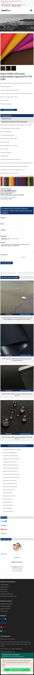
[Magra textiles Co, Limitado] (6, 12)
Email (3, 664)
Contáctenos (4, 611)
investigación (8, 110)
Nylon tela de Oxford (28, 24)
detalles (9, 314)
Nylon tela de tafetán (9, 486)
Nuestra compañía (5, 606)
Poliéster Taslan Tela (8, 480)
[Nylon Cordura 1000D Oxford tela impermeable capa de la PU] (17, 432)
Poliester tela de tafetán (9, 474)
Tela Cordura (6, 511)
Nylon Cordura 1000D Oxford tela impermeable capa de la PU (17, 437)
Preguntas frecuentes (6, 604)
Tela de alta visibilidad (9, 452)
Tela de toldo (6, 493)
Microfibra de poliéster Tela (10, 449)
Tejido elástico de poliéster (10, 458)
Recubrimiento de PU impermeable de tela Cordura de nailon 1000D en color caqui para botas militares (17, 318)
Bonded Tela (6, 499)
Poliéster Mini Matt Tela (9, 465)
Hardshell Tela (7, 505)
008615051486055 (7, 4)
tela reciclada (6, 508)
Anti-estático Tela (8, 496)
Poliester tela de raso (9, 471)
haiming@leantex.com (19, 4)
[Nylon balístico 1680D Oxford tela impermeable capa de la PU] (17, 389)
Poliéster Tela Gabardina (10, 468)
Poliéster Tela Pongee (9, 462)
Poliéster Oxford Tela (9, 455)
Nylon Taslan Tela (8, 489)
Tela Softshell (6, 502)
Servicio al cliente (5, 608)
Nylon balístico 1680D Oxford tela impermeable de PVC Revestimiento (17, 359)
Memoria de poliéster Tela (10, 477)
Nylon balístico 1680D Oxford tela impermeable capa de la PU (17, 394)
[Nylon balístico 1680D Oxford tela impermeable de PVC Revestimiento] (17, 354)
